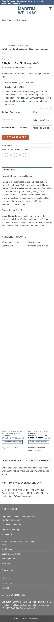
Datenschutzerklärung (11, 525)
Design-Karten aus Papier (18, 45)
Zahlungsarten (8, 559)
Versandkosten (12, 448)
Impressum (7, 534)
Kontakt (5, 588)
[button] (3, 9)
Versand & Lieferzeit (11, 554)
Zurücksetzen (46, 108)
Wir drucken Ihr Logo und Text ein (15, 128)
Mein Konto (7, 564)
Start (4, 45)
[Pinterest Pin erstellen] (22, 155)
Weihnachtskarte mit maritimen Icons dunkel (37, 434)
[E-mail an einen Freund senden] (18, 155)
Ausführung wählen (12, 442)
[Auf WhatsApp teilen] (4, 155)
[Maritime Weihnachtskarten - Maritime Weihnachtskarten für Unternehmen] (27, 9)
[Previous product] (9, 57)
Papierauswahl (7, 120)
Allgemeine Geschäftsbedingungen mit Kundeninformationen (19, 518)
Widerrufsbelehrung (10, 530)
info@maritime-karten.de (23, 496)
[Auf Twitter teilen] (13, 155)
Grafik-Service (8, 549)
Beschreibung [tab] (8, 170)
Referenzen (7, 583)
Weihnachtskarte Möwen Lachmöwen (11, 434)
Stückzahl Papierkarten (11, 112)
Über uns (6, 578)
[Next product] (4, 57)
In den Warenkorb (15, 137)
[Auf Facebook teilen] (9, 155)
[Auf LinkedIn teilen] (27, 155)
